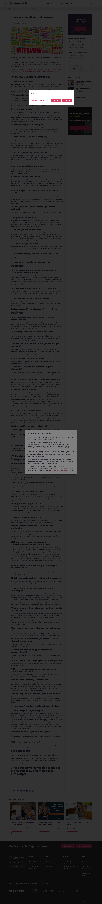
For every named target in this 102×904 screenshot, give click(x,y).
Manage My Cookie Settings (37, 100)
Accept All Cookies (67, 100)
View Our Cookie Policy (63, 97)
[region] (51, 97)
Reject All (56, 100)
